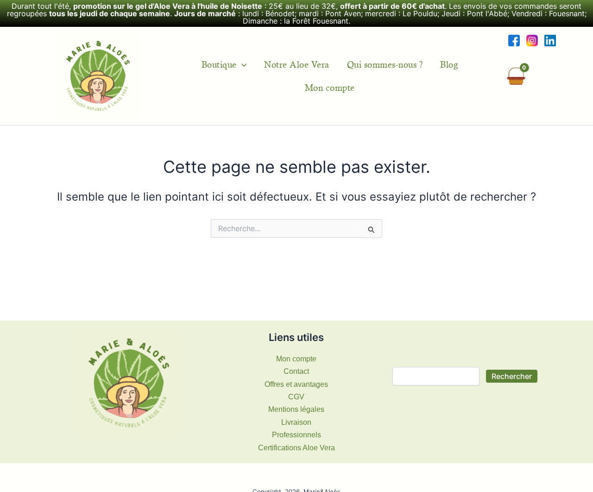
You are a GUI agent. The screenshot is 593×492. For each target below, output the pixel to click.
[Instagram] (532, 40)
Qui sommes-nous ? (385, 64)
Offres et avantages (296, 384)
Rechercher (512, 376)
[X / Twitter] (550, 40)
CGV (296, 397)
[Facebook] (514, 40)
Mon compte (330, 87)
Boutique (219, 64)
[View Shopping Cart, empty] (516, 76)
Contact (296, 371)
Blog (449, 64)
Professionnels (296, 435)
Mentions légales (296, 409)
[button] (241, 64)
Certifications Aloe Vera (296, 448)
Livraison (296, 422)
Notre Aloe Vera (296, 64)
